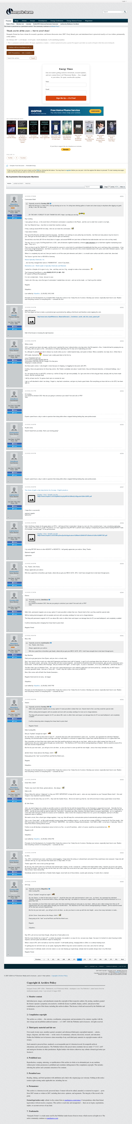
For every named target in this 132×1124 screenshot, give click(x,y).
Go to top (122, 966)
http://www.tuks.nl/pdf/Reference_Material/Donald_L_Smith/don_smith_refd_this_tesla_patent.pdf (68, 317)
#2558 (122, 523)
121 (53, 959)
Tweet (15, 218)
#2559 (122, 563)
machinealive (14, 349)
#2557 (122, 487)
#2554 (122, 391)
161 (58, 959)
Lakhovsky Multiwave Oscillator (69, 24)
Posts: (12, 212)
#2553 (122, 341)
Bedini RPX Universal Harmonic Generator (45, 24)
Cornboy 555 (14, 600)
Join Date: (11, 211)
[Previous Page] (115, 187)
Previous (38, 959)
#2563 (122, 779)
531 (116, 959)
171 (79, 959)
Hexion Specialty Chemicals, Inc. (35, 259)
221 (106, 959)
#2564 (122, 853)
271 (111, 959)
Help (86, 966)
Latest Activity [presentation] (18, 183)
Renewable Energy (31, 165)
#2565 (122, 881)
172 (85, 959)
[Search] (125, 12)
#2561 (122, 635)
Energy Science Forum (74, 21)
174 (95, 959)
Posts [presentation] (9, 183)
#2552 (122, 307)
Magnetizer (89, 21)
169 (69, 959)
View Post (50, 203)
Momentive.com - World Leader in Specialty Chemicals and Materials (45, 266)
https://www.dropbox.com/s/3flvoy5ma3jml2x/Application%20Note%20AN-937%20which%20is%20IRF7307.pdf (72, 535)
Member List (20, 24)
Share (15, 215)
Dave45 (14, 315)
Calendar (28, 24)
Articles (24, 21)
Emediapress (42, 21)
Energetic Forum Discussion (17, 165)
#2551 (122, 196)
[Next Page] (117, 187)
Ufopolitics (14, 204)
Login (123, 1)
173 (90, 959)
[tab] (9, 183)
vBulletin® (117, 972)
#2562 (122, 699)
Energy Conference (57, 21)
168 (64, 959)
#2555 (122, 424)
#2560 (122, 592)
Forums (8, 21)
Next (122, 959)
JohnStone (14, 399)
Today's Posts (10, 24)
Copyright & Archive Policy (60, 976)
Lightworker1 (14, 495)
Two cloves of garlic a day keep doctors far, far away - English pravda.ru (46, 490)
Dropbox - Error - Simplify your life (47, 495)
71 (48, 959)
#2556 (122, 453)
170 (74, 959)
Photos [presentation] (27, 183)
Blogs (16, 21)
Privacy (101, 966)
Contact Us (93, 966)
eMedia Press (55, 26)
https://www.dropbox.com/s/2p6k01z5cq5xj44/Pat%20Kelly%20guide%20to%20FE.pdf (64, 496)
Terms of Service (111, 966)
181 (100, 959)
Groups (32, 21)
